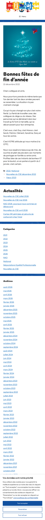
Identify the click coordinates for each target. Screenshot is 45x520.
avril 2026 (7, 294)
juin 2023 (7, 399)
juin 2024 (7, 358)
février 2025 (8, 328)
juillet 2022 (8, 437)
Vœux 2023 (11, 177)
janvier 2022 (8, 459)
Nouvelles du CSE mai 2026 (15, 200)
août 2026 (7, 287)
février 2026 (8, 302)
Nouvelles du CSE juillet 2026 (16, 196)
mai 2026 (7, 291)
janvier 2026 (8, 306)
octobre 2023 (9, 388)
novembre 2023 (10, 384)
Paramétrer (22, 509)
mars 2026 (8, 298)
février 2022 (8, 456)
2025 (5, 250)
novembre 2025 (10, 313)
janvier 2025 (8, 332)
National (15, 171)
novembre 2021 (10, 467)
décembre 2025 (10, 309)
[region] (22, 497)
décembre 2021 (10, 463)
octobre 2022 (9, 429)
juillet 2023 (8, 396)
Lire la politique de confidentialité (25, 498)
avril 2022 (7, 448)
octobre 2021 (9, 471)
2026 (5, 254)
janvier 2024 (8, 377)
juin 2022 (7, 441)
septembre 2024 (10, 347)
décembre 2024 (10, 336)
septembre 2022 (10, 433)
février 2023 (8, 414)
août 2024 (7, 351)
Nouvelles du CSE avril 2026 (15, 210)
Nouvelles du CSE (11, 269)
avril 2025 (7, 324)
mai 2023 (7, 403)
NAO (5, 257)
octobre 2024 (9, 343)
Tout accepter (22, 503)
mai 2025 (7, 321)
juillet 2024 (8, 354)
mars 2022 (8, 452)
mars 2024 (8, 369)
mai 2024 (7, 362)
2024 (5, 246)
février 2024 (8, 373)
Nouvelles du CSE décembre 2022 (21, 174)
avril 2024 (7, 366)
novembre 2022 (10, 426)
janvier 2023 (8, 418)
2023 (5, 242)
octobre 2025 (9, 317)
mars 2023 (8, 411)
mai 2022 (7, 444)
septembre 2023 (10, 392)
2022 (8, 171)
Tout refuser (22, 515)
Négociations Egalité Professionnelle (19, 265)
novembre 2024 (10, 339)
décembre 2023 (10, 381)
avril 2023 (7, 407)
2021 (5, 235)
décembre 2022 (10, 422)
